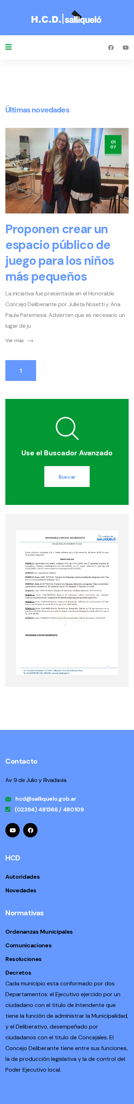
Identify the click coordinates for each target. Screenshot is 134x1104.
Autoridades (22, 876)
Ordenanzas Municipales (39, 931)
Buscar (67, 477)
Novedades (20, 890)
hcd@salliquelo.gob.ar (45, 798)
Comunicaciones (28, 945)
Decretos (18, 972)
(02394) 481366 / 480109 (49, 809)
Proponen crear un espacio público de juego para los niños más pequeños (59, 253)
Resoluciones (23, 959)
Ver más (14, 340)
